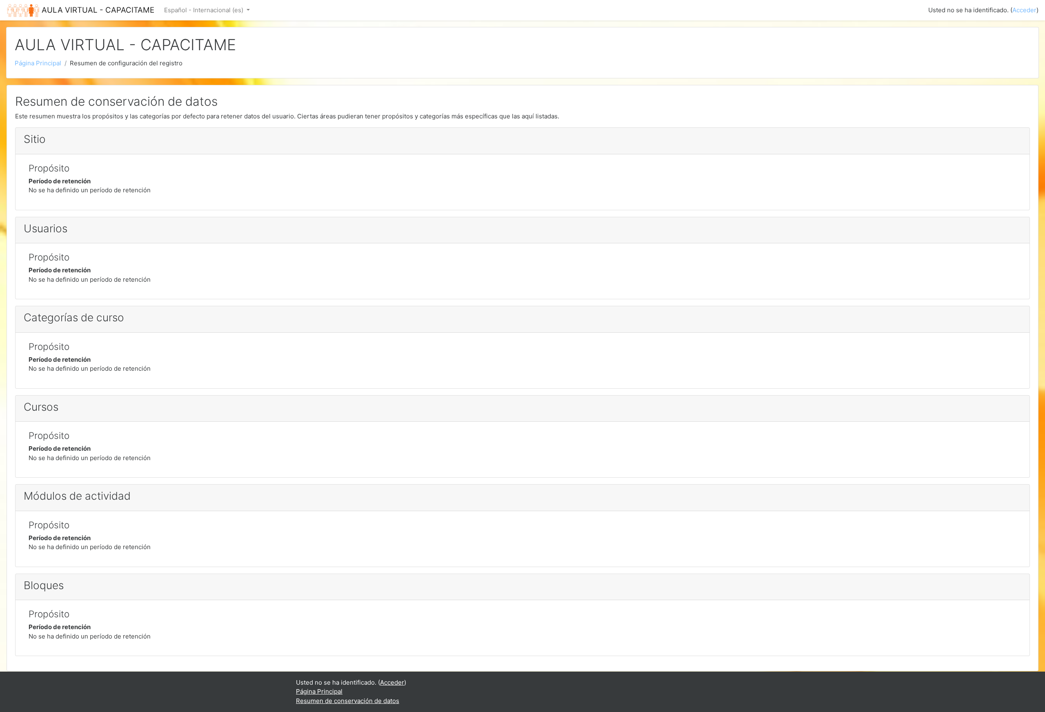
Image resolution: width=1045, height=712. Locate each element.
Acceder (1024, 10)
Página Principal (38, 63)
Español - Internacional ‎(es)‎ (204, 10)
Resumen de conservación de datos (347, 701)
